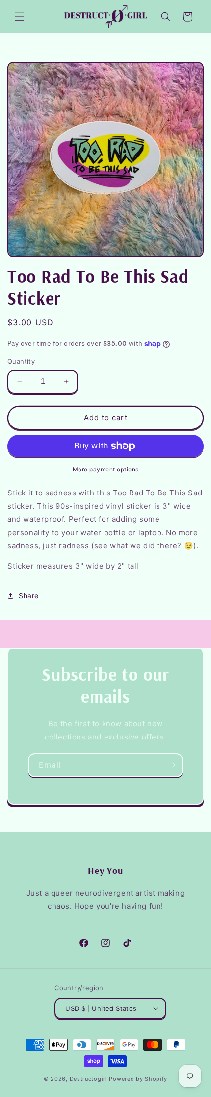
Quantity (21, 361)
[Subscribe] (171, 765)
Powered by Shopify (138, 1078)
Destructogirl (88, 1078)
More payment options (106, 469)
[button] (19, 16)
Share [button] (29, 595)
